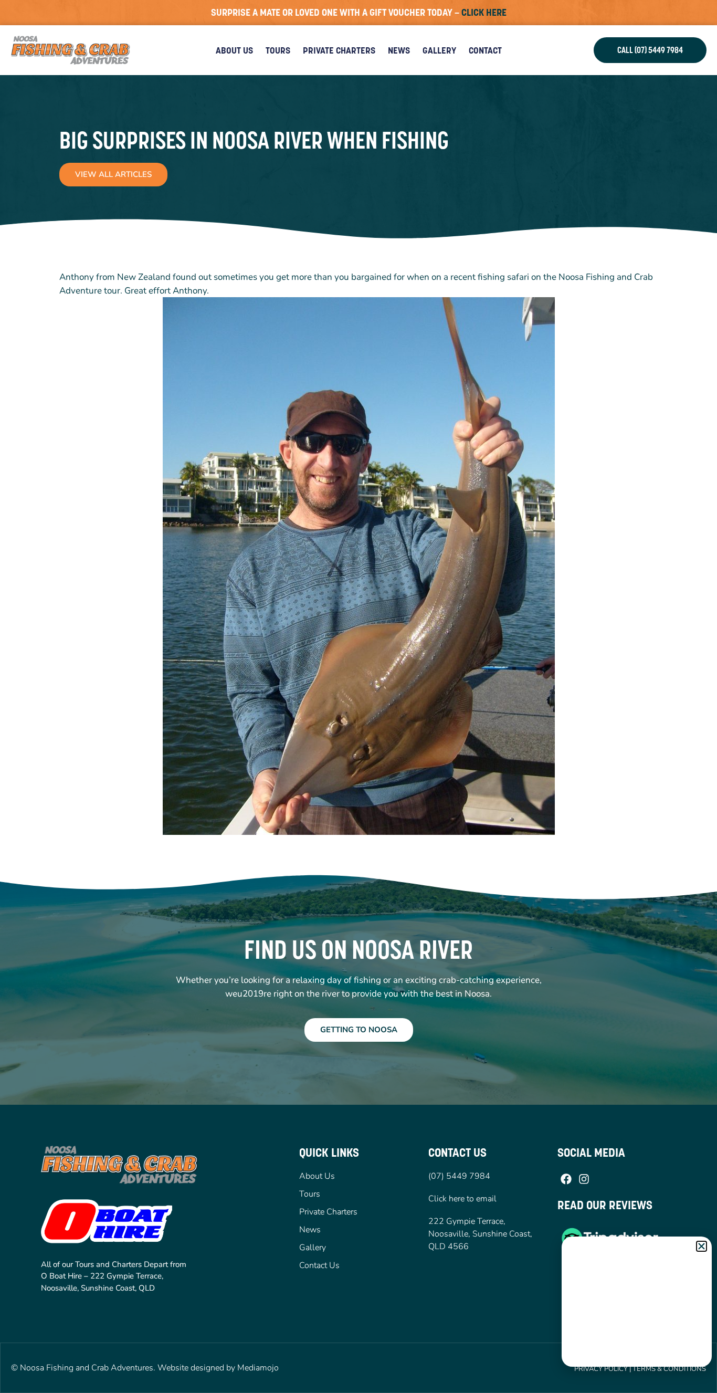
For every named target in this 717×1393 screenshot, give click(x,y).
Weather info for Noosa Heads (637, 1356)
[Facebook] (566, 1179)
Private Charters (339, 50)
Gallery (439, 50)
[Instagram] (584, 1179)
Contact (485, 50)
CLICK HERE (484, 12)
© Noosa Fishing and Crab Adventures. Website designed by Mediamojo (145, 1368)
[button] (701, 1246)
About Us (234, 50)
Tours (278, 50)
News (399, 50)
